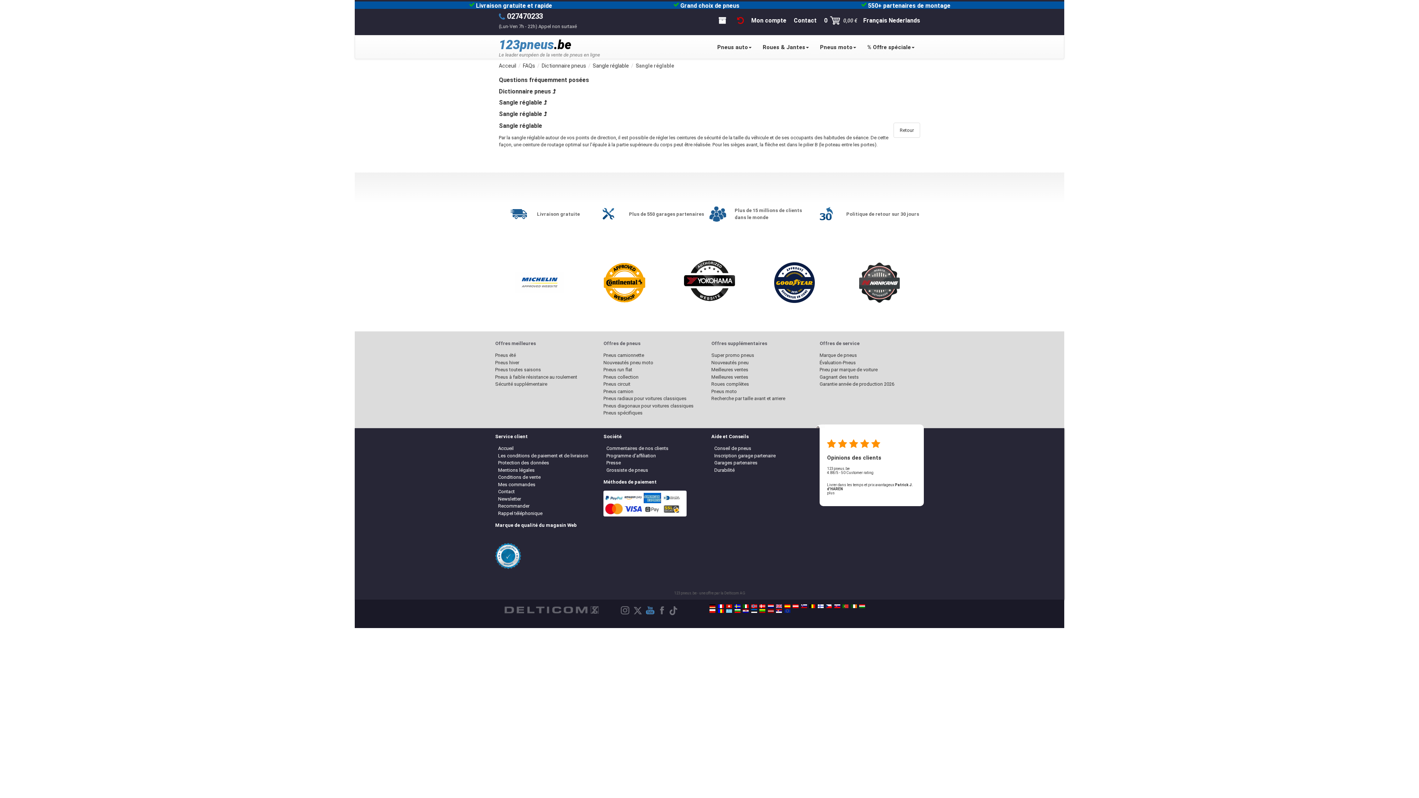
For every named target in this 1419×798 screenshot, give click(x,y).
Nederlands (904, 20)
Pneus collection (621, 377)
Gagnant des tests (839, 377)
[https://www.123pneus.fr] (721, 606)
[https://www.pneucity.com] (845, 606)
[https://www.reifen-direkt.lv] (771, 611)
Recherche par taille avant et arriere (748, 398)
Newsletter (509, 499)
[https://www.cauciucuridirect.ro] (721, 611)
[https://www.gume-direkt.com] (804, 606)
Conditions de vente (519, 477)
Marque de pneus (838, 355)
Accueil (506, 448)
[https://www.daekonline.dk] (762, 606)
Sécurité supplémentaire (521, 384)
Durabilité (724, 470)
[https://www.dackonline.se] (738, 606)
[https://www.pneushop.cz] (829, 606)
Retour (907, 130)
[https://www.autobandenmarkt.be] (812, 606)
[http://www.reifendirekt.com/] (787, 611)
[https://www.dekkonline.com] (754, 606)
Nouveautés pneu (730, 362)
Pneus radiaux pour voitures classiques (645, 398)
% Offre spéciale (889, 47)
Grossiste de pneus (627, 470)
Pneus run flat (617, 369)
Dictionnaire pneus (525, 91)
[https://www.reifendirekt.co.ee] (754, 611)
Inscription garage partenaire (745, 455)
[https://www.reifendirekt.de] (712, 606)
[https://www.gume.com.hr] (746, 611)
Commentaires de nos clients (637, 448)
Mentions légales (516, 470)
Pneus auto (732, 47)
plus (831, 493)
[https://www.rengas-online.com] (821, 606)
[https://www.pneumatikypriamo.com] (837, 606)
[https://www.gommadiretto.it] (746, 606)
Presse (613, 463)
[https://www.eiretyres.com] (854, 606)
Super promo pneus (732, 355)
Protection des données (523, 463)
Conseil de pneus (732, 448)
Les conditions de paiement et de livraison (543, 455)
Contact (506, 491)
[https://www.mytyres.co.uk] (779, 606)
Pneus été (505, 355)
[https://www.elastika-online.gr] (729, 611)
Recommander (514, 506)
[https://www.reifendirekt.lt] (762, 611)
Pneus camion (618, 391)
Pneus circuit (616, 384)
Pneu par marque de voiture (849, 369)
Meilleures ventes (729, 369)
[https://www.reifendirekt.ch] (729, 606)
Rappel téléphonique (520, 513)
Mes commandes (516, 484)
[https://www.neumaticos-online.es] (787, 606)
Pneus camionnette (623, 355)
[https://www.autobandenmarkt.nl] (771, 606)
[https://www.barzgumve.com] (738, 611)
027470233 (525, 16)
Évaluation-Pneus (838, 362)
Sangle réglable (520, 102)
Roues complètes (730, 384)
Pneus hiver (507, 362)
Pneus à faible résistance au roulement (536, 377)
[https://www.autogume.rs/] (779, 611)
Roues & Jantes (784, 47)
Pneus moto (836, 47)
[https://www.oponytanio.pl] (712, 611)
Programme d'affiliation (631, 455)
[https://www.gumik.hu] (862, 606)
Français (875, 20)
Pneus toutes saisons (518, 369)
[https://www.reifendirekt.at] (796, 606)
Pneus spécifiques (623, 413)
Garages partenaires (736, 463)
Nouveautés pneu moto (628, 362)
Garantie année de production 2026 (857, 384)
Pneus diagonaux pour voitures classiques (648, 406)
